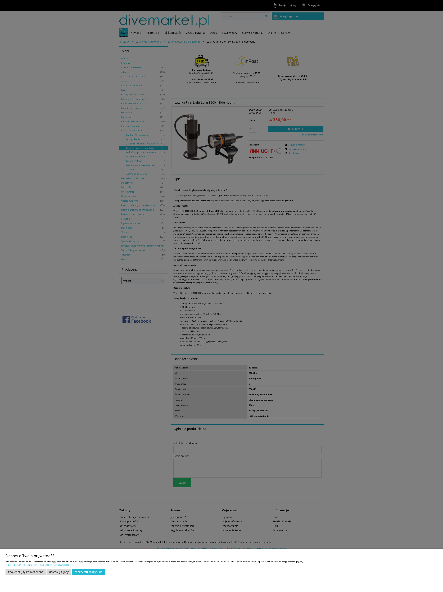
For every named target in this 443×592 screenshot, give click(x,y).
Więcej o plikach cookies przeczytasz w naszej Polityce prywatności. (38, 564)
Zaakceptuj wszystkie (88, 572)
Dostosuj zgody (59, 572)
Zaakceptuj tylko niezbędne (25, 572)
